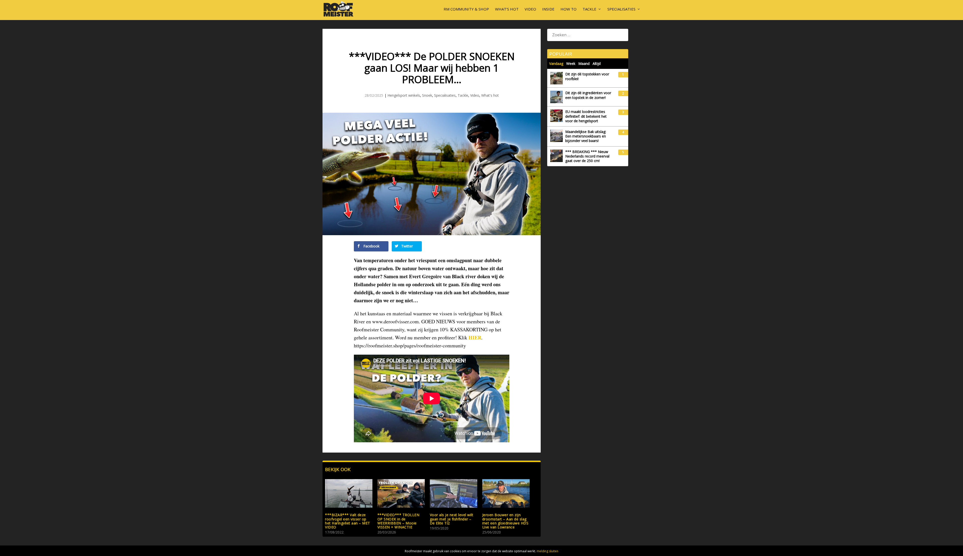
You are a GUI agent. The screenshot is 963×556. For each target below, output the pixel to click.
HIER (474, 337)
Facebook (370, 246)
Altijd (597, 63)
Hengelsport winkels (403, 95)
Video (530, 9)
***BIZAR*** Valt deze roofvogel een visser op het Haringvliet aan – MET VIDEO (347, 520)
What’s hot (507, 9)
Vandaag (556, 63)
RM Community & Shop (466, 9)
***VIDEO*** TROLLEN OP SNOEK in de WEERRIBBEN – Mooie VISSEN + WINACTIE (398, 520)
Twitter (406, 246)
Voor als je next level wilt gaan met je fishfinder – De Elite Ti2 (451, 518)
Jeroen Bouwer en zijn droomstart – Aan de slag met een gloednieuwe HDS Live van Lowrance (505, 520)
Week (570, 63)
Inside (548, 9)
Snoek (427, 95)
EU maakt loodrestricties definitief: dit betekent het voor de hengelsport (586, 116)
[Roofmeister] (339, 16)
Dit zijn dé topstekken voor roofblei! (587, 76)
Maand (584, 63)
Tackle (589, 9)
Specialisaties (621, 9)
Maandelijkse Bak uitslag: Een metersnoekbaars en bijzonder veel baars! (585, 136)
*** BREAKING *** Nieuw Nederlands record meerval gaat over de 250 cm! (587, 156)
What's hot (490, 95)
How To (568, 9)
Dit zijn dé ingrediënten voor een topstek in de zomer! (588, 95)
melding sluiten (547, 551)
